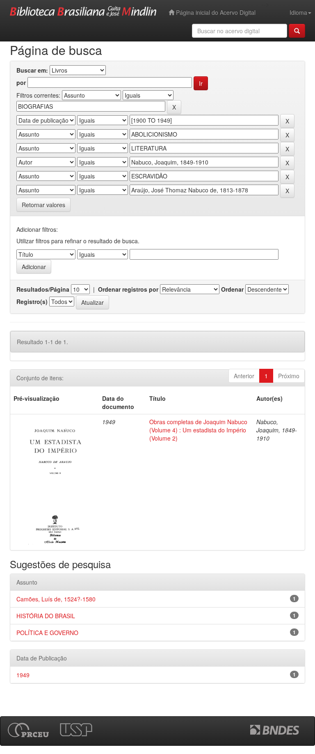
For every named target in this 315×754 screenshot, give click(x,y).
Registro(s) (32, 301)
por (21, 82)
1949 (23, 675)
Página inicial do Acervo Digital (215, 12)
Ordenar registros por (128, 289)
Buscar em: (32, 70)
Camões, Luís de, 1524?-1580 (56, 599)
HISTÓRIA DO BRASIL (45, 616)
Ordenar (232, 289)
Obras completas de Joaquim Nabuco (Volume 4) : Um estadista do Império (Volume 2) (198, 430)
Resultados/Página (42, 289)
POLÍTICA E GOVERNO (47, 632)
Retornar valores (43, 205)
